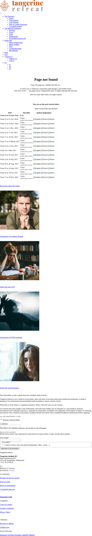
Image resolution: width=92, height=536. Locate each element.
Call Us (11, 61)
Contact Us (8, 57)
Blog (6, 53)
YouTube (10, 535)
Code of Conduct (6, 505)
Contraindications (15, 48)
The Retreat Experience (12, 28)
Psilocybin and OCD (7, 287)
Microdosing (13, 50)
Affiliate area (4, 527)
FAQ (11, 46)
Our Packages (9, 16)
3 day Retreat (13, 20)
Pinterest (32, 535)
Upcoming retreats (15, 26)
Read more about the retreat (10, 186)
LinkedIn (25, 535)
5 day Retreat (13, 22)
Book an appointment (7, 486)
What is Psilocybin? (16, 42)
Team (11, 34)
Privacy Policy (5, 512)
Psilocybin (8, 40)
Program (12, 30)
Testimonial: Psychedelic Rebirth (11, 236)
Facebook (17, 535)
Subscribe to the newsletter (10, 448)
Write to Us (13, 59)
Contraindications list (7, 489)
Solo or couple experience (18, 24)
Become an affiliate (7, 523)
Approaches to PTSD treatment (11, 337)
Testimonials (13, 36)
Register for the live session (9, 478)
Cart (6, 55)
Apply (11, 18)
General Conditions (7, 508)
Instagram (3, 535)
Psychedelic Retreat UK (17, 38)
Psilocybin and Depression (9, 388)
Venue (11, 32)
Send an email (5, 482)
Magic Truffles (14, 44)
